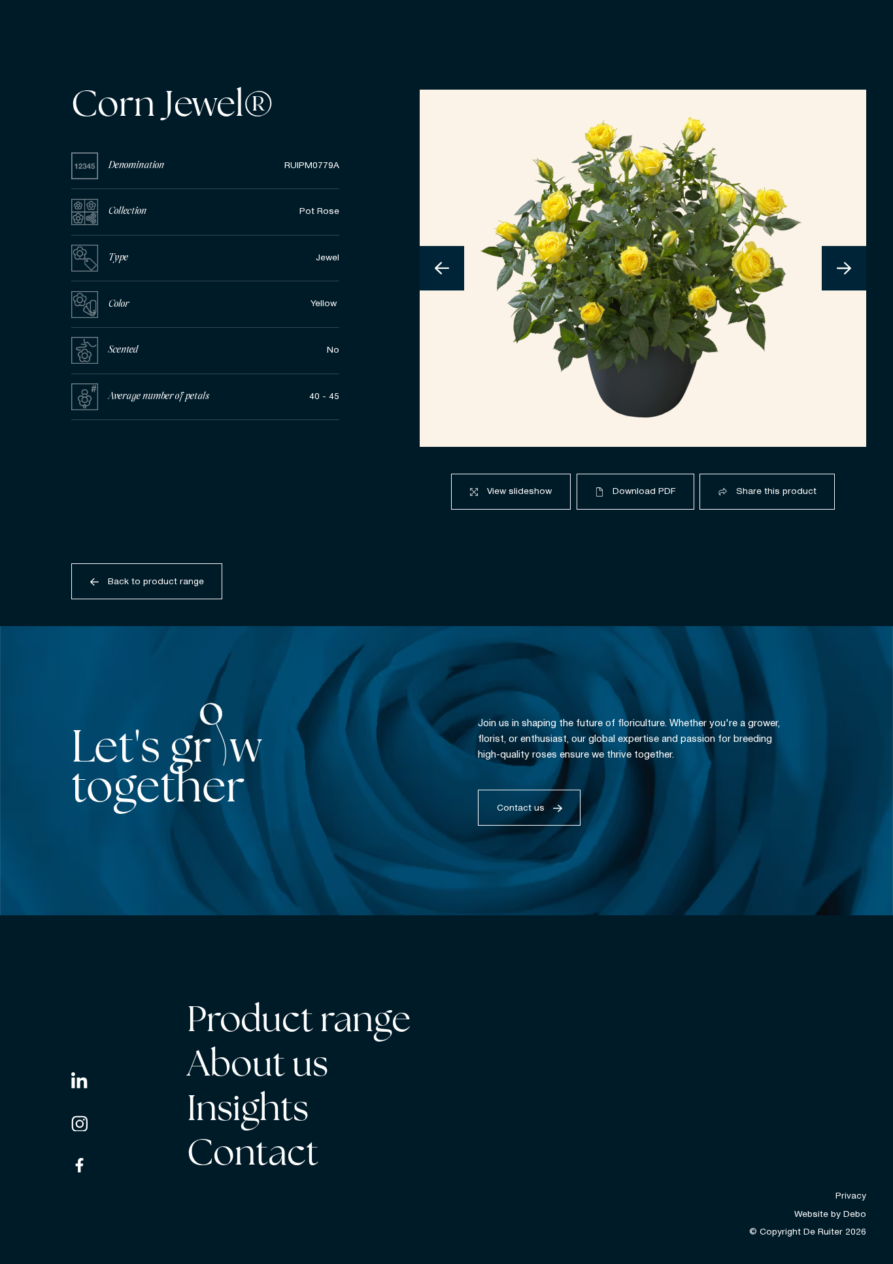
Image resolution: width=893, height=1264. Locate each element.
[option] (643, 268)
